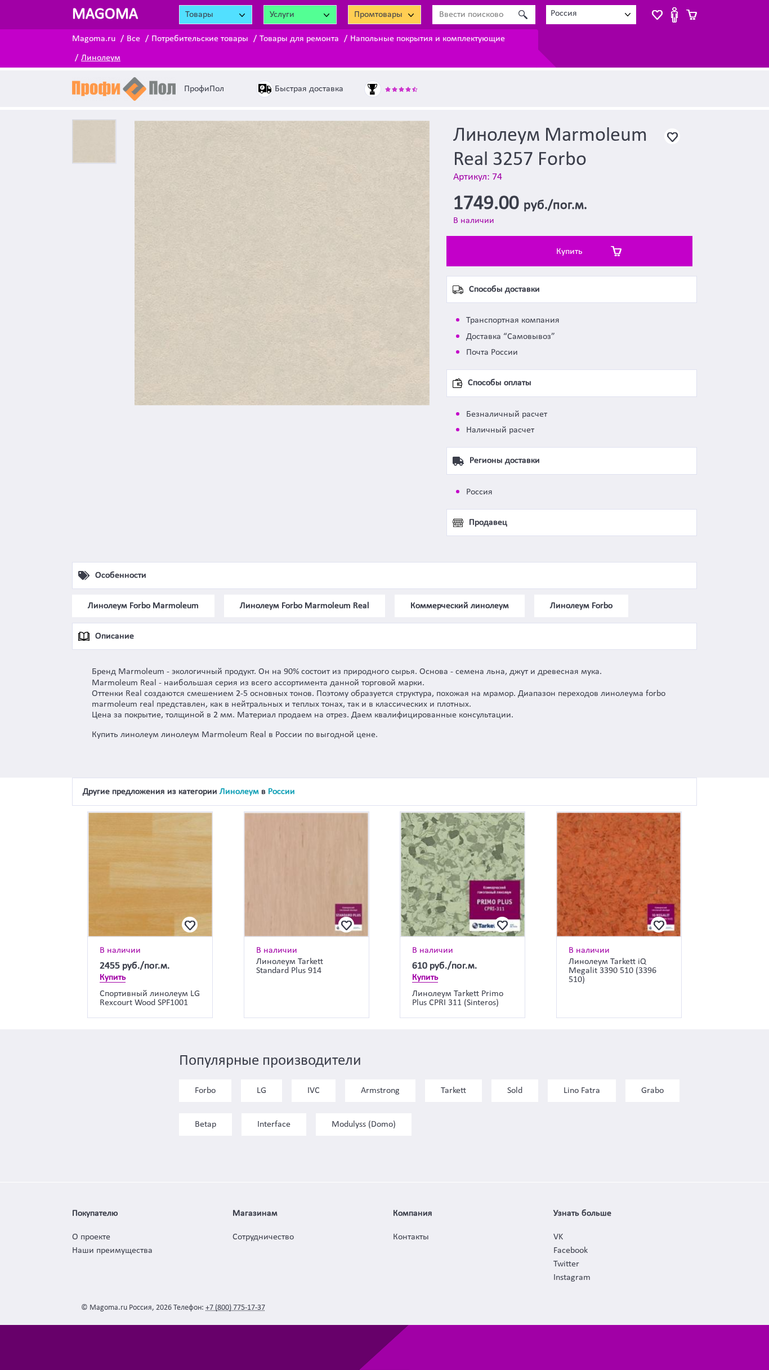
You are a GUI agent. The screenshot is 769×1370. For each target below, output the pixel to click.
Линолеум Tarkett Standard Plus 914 (289, 966)
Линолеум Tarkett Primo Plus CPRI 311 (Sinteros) (457, 998)
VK (558, 1237)
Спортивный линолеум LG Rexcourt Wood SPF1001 (150, 998)
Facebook (570, 1250)
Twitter (566, 1264)
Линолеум (100, 58)
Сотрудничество (263, 1237)
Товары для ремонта (299, 38)
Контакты (411, 1237)
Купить (569, 251)
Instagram (572, 1277)
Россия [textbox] (564, 13)
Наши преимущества (112, 1250)
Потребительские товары (199, 38)
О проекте (91, 1237)
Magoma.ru (93, 38)
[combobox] (591, 14)
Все (133, 38)
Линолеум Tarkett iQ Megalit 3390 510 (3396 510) (612, 970)
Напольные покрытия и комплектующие (427, 38)
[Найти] (522, 14)
